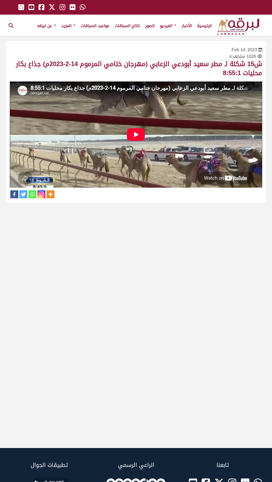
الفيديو (167, 25)
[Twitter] (23, 194)
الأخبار (187, 25)
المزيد (67, 25)
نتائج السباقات (127, 25)
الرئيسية (204, 25)
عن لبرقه (45, 25)
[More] (50, 194)
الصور (150, 25)
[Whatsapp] (32, 194)
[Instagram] (41, 194)
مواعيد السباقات (95, 25)
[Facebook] (14, 194)
